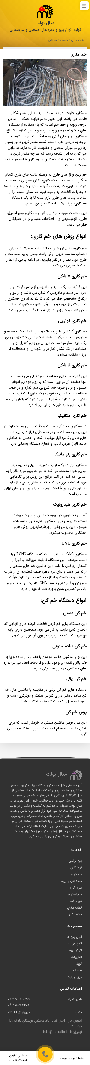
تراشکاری (76, 867)
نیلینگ (77, 970)
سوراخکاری (75, 894)
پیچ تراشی (75, 860)
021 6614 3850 (45, 1013)
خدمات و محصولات (72, 1058)
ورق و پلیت (74, 977)
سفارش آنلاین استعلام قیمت (18, 1058)
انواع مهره (75, 950)
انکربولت (76, 957)
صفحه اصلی (78, 40)
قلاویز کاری (75, 914)
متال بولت (45, 22)
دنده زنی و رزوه (71, 880)
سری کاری (75, 887)
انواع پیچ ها (74, 936)
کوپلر (79, 963)
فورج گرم (76, 901)
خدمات (64, 40)
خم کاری (76, 874)
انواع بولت (75, 943)
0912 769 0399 (45, 999)
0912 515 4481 (18, 1005)
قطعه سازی (74, 907)
